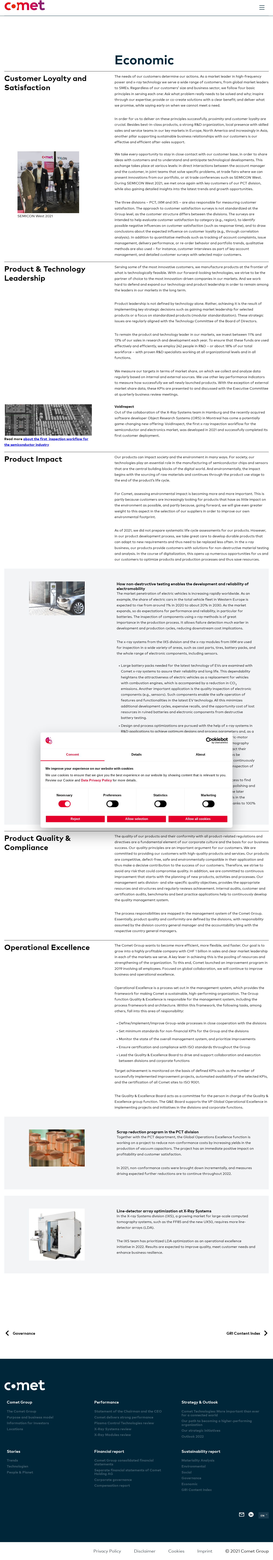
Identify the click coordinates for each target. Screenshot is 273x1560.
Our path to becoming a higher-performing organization (217, 1423)
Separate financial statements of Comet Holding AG (127, 1472)
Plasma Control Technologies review (124, 1423)
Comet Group (19, 1402)
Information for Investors (28, 1423)
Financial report (109, 1451)
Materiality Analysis (198, 1460)
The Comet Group (21, 1411)
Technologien (17, 1466)
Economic (189, 1484)
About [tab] (200, 754)
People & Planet (20, 1472)
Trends (12, 1460)
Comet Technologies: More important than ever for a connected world (220, 1413)
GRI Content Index (197, 1490)
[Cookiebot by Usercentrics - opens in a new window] (209, 740)
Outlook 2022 (193, 1436)
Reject (75, 819)
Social (187, 1472)
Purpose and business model (30, 1417)
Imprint (204, 1551)
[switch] (112, 803)
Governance (191, 1478)
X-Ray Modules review (112, 1435)
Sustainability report (201, 1451)
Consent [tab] (72, 754)
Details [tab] (136, 754)
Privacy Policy (107, 1551)
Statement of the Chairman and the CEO (128, 1411)
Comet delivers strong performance (123, 1417)
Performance (106, 1402)
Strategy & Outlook (200, 1402)
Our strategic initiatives (201, 1430)
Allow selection (136, 819)
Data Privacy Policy (96, 780)
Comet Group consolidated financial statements (124, 1462)
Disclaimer (144, 1551)
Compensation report (112, 1485)
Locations (15, 1429)
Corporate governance (113, 1480)
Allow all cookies (198, 819)
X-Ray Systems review (112, 1429)
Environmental (194, 1466)
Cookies (176, 1551)
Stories (13, 1451)
